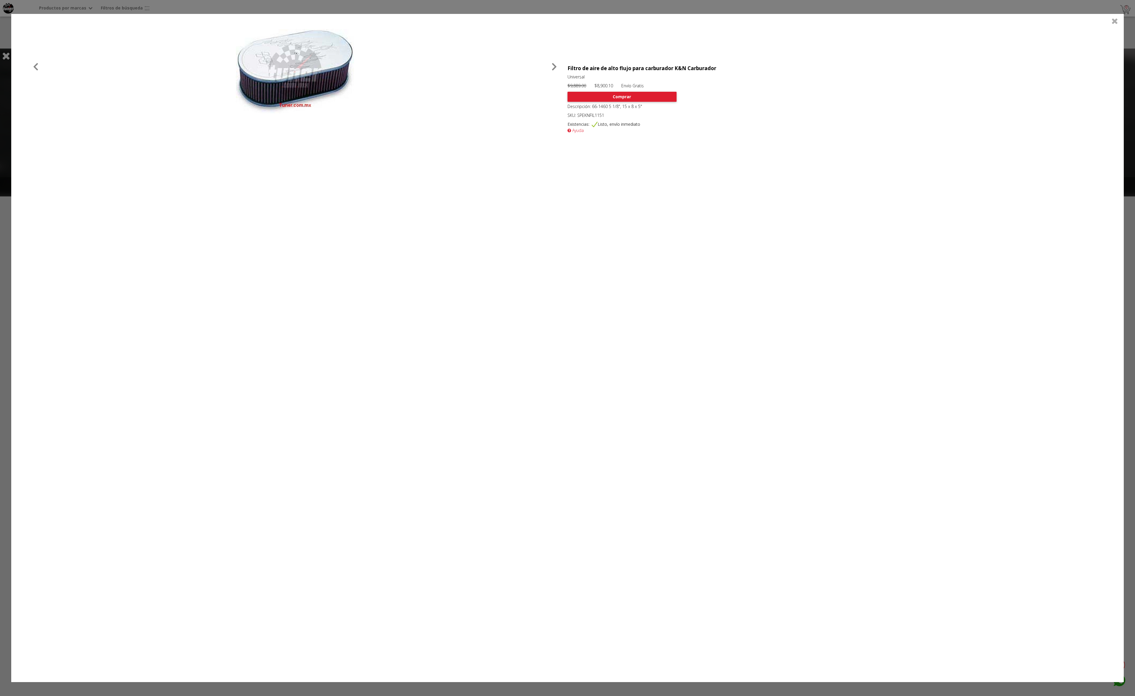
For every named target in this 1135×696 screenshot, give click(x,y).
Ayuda (577, 130)
